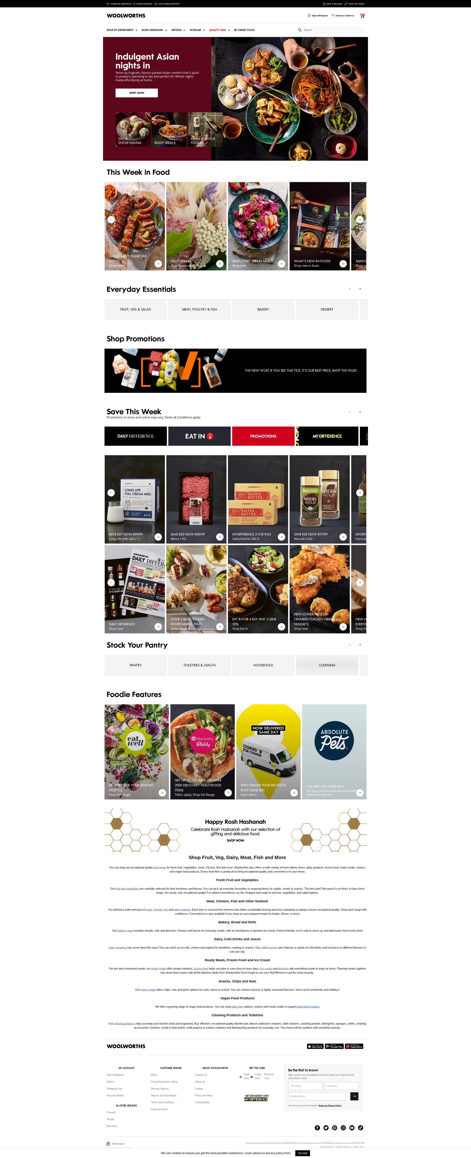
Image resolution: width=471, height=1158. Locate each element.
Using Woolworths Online (164, 1081)
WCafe (110, 1119)
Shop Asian (136, 92)
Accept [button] (302, 1153)
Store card (247, 1076)
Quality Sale (217, 30)
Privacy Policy (358, 1147)
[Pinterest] (336, 1128)
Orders (110, 1081)
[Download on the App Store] (316, 1046)
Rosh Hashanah (152, 30)
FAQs (154, 1075)
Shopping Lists (115, 1088)
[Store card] (241, 1077)
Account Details (115, 1095)
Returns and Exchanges (164, 1095)
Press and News (204, 1095)
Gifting (176, 30)
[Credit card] (252, 1077)
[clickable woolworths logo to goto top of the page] (126, 1046)
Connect (111, 1112)
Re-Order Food (244, 30)
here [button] (287, 1153)
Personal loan (269, 1076)
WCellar (195, 30)
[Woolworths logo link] (126, 16)
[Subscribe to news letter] (354, 1096)
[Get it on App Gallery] (354, 1046)
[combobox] (332, 30)
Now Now (112, 1126)
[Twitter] (327, 1128)
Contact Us (201, 1075)
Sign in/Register (115, 1075)
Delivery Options (160, 1088)
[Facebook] (319, 1128)
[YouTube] (353, 1128)
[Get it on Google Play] (335, 1046)
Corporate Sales (159, 1109)
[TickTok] (362, 1128)
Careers (199, 1088)
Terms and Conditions (162, 1102)
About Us (200, 1081)
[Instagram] (345, 1128)
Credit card (258, 1076)
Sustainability (202, 1102)
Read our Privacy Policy (330, 1105)
